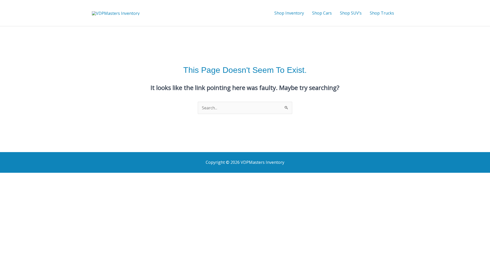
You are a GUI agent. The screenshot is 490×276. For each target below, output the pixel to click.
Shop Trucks (382, 13)
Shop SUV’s (351, 13)
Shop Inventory (289, 13)
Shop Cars (322, 13)
